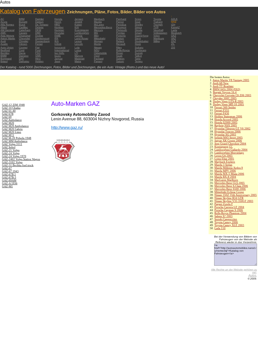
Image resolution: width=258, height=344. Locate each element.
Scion (138, 19)
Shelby (139, 24)
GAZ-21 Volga (10, 150)
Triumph (158, 24)
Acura (4, 21)
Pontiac (120, 32)
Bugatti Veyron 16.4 (225, 92)
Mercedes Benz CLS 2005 (229, 182)
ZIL (173, 44)
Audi (3, 41)
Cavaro (23, 32)
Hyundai (59, 32)
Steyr (138, 38)
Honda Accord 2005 (226, 119)
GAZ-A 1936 (9, 183)
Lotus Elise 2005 (224, 158)
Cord (21, 50)
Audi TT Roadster (223, 86)
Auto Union (7, 47)
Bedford (5, 50)
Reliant (120, 41)
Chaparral (24, 35)
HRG (57, 24)
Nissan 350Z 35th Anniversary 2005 (235, 194)
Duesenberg (42, 41)
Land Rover (81, 38)
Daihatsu (24, 61)
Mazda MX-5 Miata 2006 (229, 173)
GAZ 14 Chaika (11, 107)
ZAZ (173, 41)
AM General (7, 30)
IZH (173, 24)
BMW (4, 55)
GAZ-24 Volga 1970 (14, 156)
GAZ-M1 (7, 186)
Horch (57, 21)
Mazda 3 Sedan (223, 164)
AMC (3, 32)
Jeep (57, 61)
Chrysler (23, 41)
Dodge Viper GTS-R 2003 (228, 101)
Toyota (157, 19)
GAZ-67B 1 (9, 174)
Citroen (23, 44)
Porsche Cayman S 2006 (228, 210)
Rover (119, 53)
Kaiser (78, 24)
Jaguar (58, 58)
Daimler (39, 19)
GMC (38, 55)
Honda (58, 19)
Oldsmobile (100, 53)
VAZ (173, 38)
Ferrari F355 (221, 110)
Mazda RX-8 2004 (225, 176)
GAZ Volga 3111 (12, 144)
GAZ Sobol (8, 147)
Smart (138, 32)
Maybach (99, 19)
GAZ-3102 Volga (12, 162)
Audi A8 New (221, 83)
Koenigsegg (82, 30)
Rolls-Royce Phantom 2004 (230, 213)
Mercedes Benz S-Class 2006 (231, 185)
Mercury (98, 30)
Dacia (22, 53)
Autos (252, 275)
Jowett (78, 21)
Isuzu (57, 55)
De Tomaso (41, 24)
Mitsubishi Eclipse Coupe (229, 191)
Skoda (138, 30)
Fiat (37, 47)
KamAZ (175, 27)
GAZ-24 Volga (10, 153)
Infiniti (57, 44)
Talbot (138, 55)
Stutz (138, 44)
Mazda (98, 21)
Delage (39, 27)
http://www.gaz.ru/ (67, 127)
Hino (38, 58)
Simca (138, 27)
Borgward (6, 58)
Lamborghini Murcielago (229, 152)
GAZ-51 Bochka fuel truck (18, 165)
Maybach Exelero (224, 161)
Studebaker (141, 41)
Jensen (79, 19)
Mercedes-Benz (103, 27)
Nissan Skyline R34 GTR (228, 197)
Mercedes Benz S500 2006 (230, 188)
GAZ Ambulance (12, 119)
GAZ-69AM (9, 180)
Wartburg (158, 38)
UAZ (173, 35)
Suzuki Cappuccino (225, 219)
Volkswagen (160, 32)
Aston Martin (8, 38)
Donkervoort (42, 38)
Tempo (139, 61)
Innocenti (59, 47)
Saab (119, 55)
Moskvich (176, 32)
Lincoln (79, 44)
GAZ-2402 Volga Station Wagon (21, 159)
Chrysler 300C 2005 (225, 98)
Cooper (23, 47)
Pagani (98, 61)
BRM (21, 19)
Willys (156, 41)
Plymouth (121, 30)
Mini (96, 35)
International (61, 50)
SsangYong (141, 35)
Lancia (78, 35)
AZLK (174, 19)
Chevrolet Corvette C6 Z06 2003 (232, 95)
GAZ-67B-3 (9, 177)
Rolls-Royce (123, 50)
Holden (39, 61)
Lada (174, 30)
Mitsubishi (99, 38)
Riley (119, 47)
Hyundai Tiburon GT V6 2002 (232, 128)
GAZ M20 (8, 122)
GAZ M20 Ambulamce (15, 125)
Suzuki (139, 53)
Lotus (78, 50)
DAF (21, 58)
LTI (76, 53)
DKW (38, 30)
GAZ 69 (7, 116)
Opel (97, 55)
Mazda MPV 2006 (225, 170)
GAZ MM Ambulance (14, 141)
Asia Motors (7, 35)
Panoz (120, 21)
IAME (57, 35)
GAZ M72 (8, 134)
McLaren (99, 24)
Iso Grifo (59, 53)
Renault (120, 44)
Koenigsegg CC (223, 146)
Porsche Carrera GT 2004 (229, 207)
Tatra (138, 58)
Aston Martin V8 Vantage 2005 (231, 80)
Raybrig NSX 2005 (225, 125)
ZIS (173, 47)
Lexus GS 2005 (223, 155)
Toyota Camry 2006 (226, 222)
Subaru (139, 47)
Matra (78, 61)
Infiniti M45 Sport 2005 (228, 137)
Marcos (79, 55)
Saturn (120, 61)
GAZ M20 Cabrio (12, 128)
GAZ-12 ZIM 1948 (13, 104)
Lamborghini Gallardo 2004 (230, 149)
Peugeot (121, 27)
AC (2, 19)
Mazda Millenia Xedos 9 (228, 167)
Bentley (5, 53)
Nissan (98, 47)
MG (96, 32)
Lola (77, 47)
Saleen (120, 58)
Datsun (39, 21)
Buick (22, 24)
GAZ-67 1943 (10, 171)
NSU (96, 50)
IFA (56, 38)
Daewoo (23, 55)
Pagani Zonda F (223, 203)
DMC (38, 32)
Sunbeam (140, 50)
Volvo (156, 35)
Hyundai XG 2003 (225, 134)
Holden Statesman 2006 (228, 116)
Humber (58, 27)
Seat (137, 21)
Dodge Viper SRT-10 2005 (228, 104)
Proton (120, 38)
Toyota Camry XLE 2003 (229, 225)
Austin (4, 44)
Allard (4, 27)
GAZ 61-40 (9, 110)
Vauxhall (158, 30)
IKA (56, 41)
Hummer (59, 30)
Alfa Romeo (7, 24)
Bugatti (23, 21)
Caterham (24, 30)
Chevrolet (24, 38)
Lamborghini (82, 32)
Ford (38, 50)
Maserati (79, 58)
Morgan (98, 41)
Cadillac (23, 27)
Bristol (4, 61)
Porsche (121, 35)
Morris (97, 44)
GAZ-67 (7, 168)
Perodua (121, 24)
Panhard (121, 19)
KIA (77, 27)
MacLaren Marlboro (226, 179)
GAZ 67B (7, 113)
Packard (99, 58)
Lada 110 (219, 228)
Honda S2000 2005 (225, 122)
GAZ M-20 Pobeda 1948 (16, 138)
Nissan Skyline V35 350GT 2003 (233, 200)
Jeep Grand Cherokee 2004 (230, 143)
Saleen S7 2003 (223, 216)
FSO (38, 53)
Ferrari (39, 44)
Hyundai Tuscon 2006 (227, 131)
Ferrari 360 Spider (225, 107)
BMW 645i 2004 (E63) (226, 89)
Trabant (158, 21)
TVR (155, 27)
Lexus (78, 41)
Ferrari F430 (221, 113)
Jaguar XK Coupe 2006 (228, 140)
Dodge (39, 35)
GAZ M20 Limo (11, 131)
